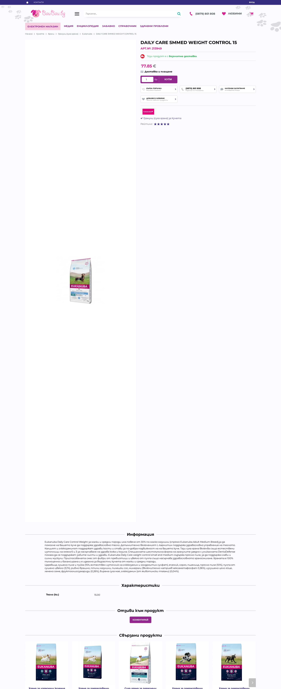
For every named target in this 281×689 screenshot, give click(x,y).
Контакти (39, 2)
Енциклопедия (88, 26)
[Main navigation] (77, 14)
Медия (68, 26)
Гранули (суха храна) (68, 34)
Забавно (108, 26)
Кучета (40, 34)
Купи (168, 79)
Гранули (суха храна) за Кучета (162, 118)
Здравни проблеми (154, 26)
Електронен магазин (43, 26)
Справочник (127, 26)
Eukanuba (87, 34)
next (252, 682)
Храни (51, 34)
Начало (28, 34)
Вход (252, 2)
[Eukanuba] (148, 111)
